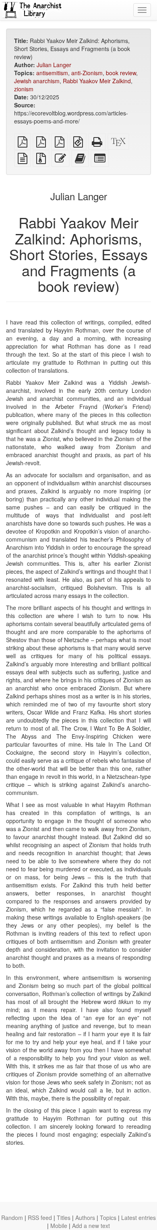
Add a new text (91, 1226)
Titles (63, 1218)
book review (121, 73)
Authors (85, 1218)
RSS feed (40, 1218)
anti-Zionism (87, 73)
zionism (23, 89)
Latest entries (138, 1218)
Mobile (58, 1226)
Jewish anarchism (37, 81)
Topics (108, 1218)
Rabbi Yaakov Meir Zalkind (97, 81)
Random (12, 1218)
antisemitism (52, 73)
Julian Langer (54, 65)
